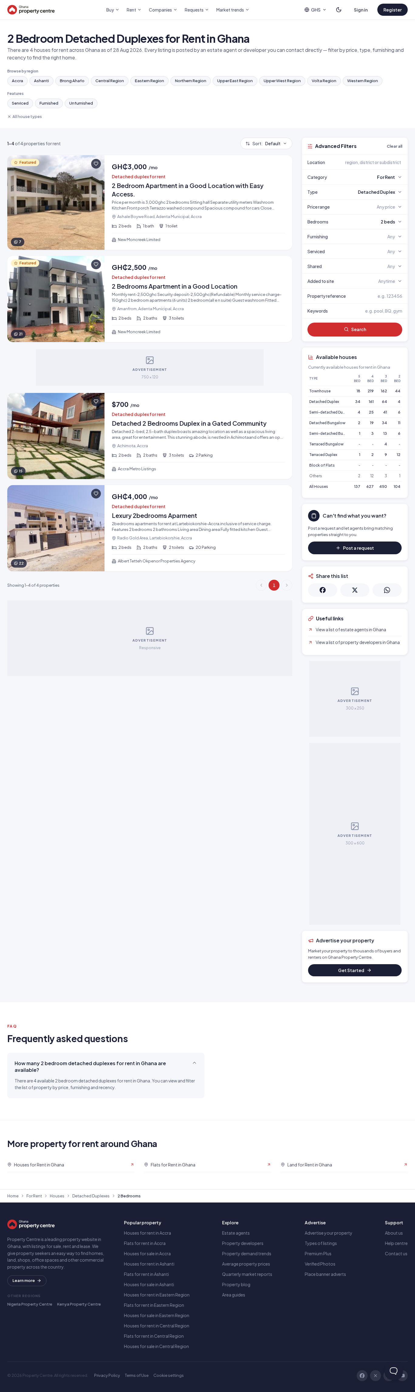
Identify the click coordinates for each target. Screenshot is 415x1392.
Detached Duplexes (91, 1195)
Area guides (233, 1294)
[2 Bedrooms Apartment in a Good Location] (149, 299)
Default (266, 143)
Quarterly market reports (247, 1274)
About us (394, 1233)
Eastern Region (149, 80)
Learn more (23, 1280)
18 (358, 391)
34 (357, 401)
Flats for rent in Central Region (154, 1336)
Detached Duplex (324, 401)
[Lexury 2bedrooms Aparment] (149, 528)
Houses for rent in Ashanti (149, 1263)
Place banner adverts (325, 1274)
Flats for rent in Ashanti (146, 1274)
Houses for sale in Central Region (156, 1346)
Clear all (394, 146)
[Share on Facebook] (322, 590)
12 (398, 454)
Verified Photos (320, 1263)
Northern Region (190, 80)
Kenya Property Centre (79, 1304)
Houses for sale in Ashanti (149, 1284)
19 (372, 423)
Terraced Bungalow (326, 444)
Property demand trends (246, 1253)
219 (371, 391)
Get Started (351, 970)
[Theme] (338, 9)
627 (370, 486)
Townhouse (320, 391)
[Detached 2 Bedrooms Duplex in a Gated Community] (149, 436)
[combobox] (369, 162)
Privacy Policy (107, 1375)
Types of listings (321, 1243)
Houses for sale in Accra (147, 1253)
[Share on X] (354, 590)
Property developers (242, 1243)
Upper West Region (282, 80)
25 (371, 412)
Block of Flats (322, 465)
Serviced (20, 103)
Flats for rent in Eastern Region (154, 1305)
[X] (375, 1375)
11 (399, 423)
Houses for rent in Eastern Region (157, 1294)
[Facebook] (362, 1375)
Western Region (362, 80)
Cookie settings (168, 1375)
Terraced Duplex (323, 454)
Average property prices (246, 1263)
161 (371, 401)
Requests (194, 9)
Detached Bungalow (327, 423)
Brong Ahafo (72, 80)
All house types (27, 116)
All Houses (318, 486)
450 (383, 486)
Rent (131, 9)
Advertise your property (328, 1233)
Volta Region (324, 80)
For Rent (34, 1195)
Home (13, 1195)
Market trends (230, 9)
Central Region (109, 80)
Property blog (236, 1284)
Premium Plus (318, 1253)
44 (397, 391)
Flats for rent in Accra (145, 1243)
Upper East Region (235, 80)
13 (385, 433)
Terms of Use (137, 1375)
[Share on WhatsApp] (387, 590)
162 (384, 391)
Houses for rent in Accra (147, 1233)
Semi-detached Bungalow (332, 433)
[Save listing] (96, 164)
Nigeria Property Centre (29, 1304)
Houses (57, 1195)
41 (385, 412)
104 (397, 486)
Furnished (48, 103)
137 (357, 486)
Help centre (396, 1243)
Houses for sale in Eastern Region (156, 1315)
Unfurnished (81, 103)
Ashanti (41, 80)
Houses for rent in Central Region (156, 1325)
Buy (110, 9)
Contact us (396, 1253)
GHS (316, 9)
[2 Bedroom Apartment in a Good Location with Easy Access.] (149, 202)
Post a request (358, 548)
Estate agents (236, 1233)
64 (384, 401)
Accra (17, 80)
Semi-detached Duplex (329, 412)
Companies (160, 9)
